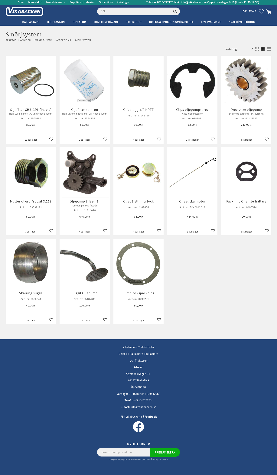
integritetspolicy (160, 459)
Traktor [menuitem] (79, 22)
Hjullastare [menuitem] (56, 22)
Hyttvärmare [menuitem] (211, 22)
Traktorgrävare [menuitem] (106, 22)
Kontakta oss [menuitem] (53, 2)
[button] (261, 11)
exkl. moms (249, 11)
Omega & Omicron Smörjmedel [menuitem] (171, 22)
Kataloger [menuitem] (123, 2)
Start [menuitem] (21, 2)
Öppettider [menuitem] (106, 2)
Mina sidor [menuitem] (35, 2)
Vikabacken (133, 417)
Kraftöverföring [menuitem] (242, 22)
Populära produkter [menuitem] (82, 2)
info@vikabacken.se (194, 2)
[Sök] (175, 11)
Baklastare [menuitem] (30, 22)
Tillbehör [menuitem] (134, 22)
